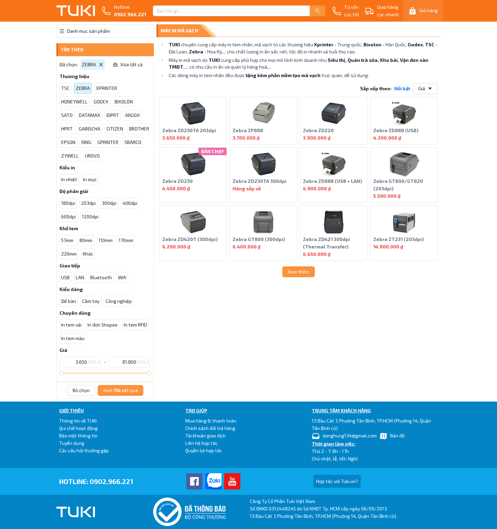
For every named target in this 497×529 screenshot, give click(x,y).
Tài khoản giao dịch (205, 435)
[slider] (61, 373)
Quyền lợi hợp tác (203, 450)
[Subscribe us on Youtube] (232, 481)
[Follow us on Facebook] (194, 481)
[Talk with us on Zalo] (213, 481)
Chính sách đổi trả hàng (210, 428)
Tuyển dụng (71, 443)
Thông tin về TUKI (78, 421)
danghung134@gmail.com (350, 435)
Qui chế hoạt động (78, 428)
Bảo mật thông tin (78, 435)
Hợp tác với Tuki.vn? (337, 481)
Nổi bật (402, 88)
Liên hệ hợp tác (201, 443)
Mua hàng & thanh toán (210, 421)
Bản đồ (397, 435)
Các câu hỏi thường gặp (84, 450)
